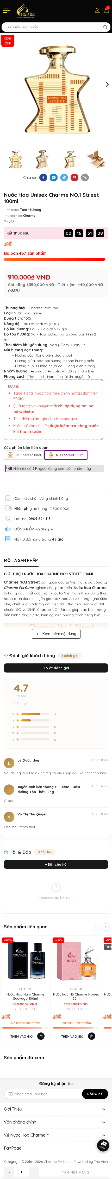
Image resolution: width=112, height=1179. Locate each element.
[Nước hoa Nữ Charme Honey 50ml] (76, 960)
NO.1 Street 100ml (70, 455)
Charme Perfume (43, 308)
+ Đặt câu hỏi (56, 864)
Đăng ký (95, 1094)
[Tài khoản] (97, 10)
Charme (29, 216)
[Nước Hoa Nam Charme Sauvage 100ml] (25, 960)
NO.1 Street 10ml (28, 455)
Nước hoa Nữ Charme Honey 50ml (76, 996)
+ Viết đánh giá (56, 668)
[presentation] (4, 83)
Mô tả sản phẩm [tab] (21, 560)
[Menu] (6, 10)
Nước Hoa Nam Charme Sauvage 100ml (25, 996)
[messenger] (54, 177)
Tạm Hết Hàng (75, 1172)
